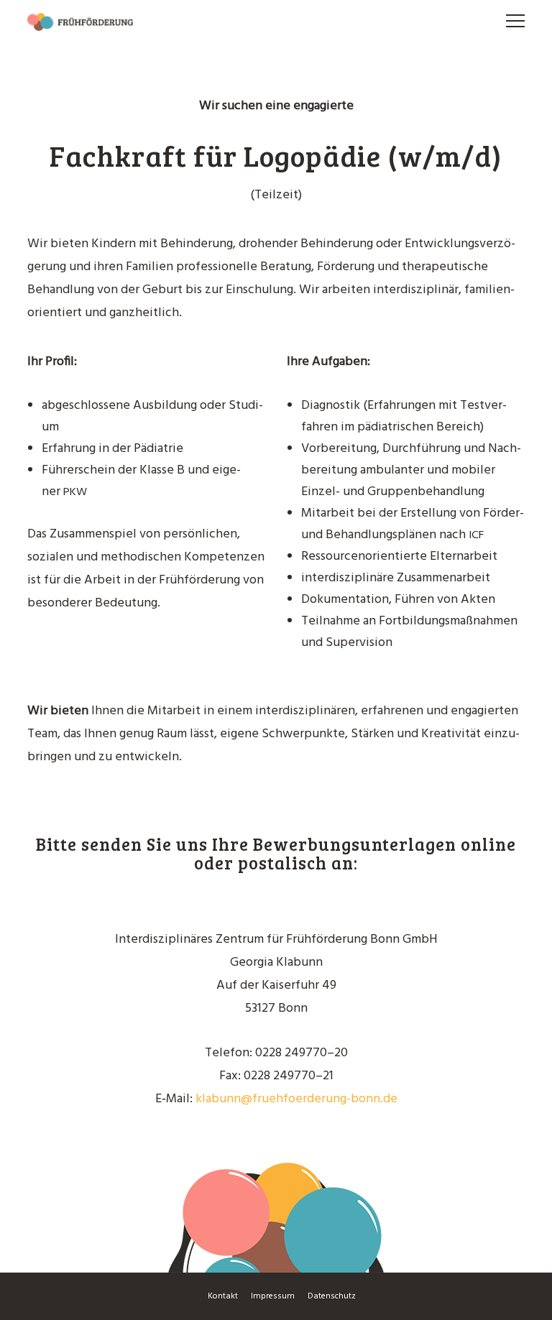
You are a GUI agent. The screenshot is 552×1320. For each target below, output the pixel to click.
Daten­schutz (332, 1296)
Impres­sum (273, 1296)
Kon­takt (223, 1296)
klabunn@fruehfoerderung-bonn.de (296, 1099)
